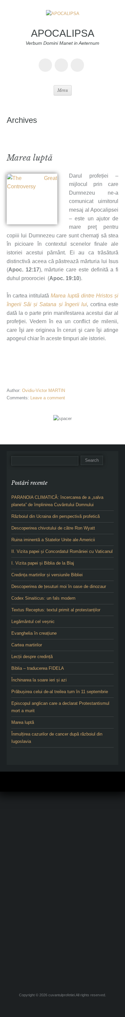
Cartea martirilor (26, 644)
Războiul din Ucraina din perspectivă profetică (55, 516)
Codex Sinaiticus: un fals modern (43, 598)
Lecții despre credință (32, 656)
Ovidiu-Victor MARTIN (43, 390)
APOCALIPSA (62, 33)
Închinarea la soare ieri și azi (39, 679)
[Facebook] (47, 60)
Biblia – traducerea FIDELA (37, 668)
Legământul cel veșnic (33, 621)
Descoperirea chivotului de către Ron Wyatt (53, 528)
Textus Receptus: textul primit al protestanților (55, 609)
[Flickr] (63, 60)
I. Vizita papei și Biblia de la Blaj (42, 563)
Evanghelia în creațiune (34, 633)
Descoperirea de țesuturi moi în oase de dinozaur (58, 586)
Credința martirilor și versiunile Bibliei (47, 574)
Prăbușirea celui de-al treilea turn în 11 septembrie (59, 691)
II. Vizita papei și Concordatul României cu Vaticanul (62, 551)
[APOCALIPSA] (62, 18)
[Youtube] (79, 60)
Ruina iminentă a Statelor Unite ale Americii (53, 539)
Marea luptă (30, 158)
